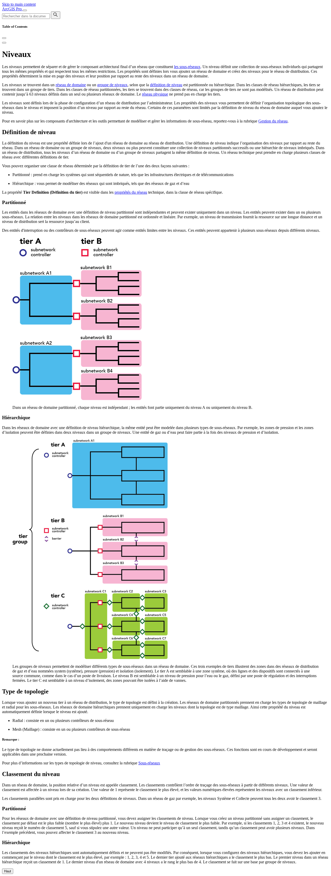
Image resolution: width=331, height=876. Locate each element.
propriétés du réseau (131, 192)
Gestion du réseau (273, 121)
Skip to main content (19, 4)
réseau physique (155, 94)
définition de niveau (166, 85)
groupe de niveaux (112, 85)
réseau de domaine (71, 85)
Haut (7, 871)
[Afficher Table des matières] (4, 43)
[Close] (4, 38)
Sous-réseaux (149, 763)
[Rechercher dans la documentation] (55, 15)
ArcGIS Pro (12, 9)
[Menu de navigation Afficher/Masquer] (25, 10)
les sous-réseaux (187, 66)
